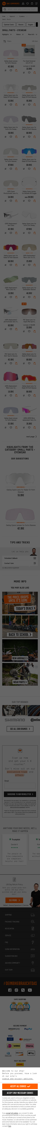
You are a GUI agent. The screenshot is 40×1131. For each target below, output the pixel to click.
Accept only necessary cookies (20, 1092)
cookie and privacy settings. (17, 1079)
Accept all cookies (18, 1086)
